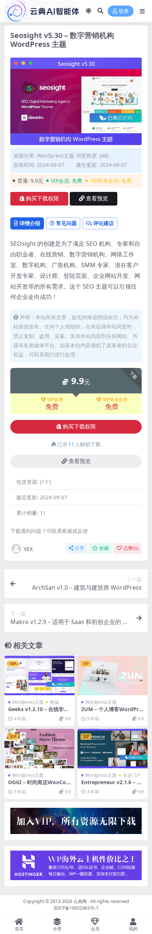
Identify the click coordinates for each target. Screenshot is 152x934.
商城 (54, 702)
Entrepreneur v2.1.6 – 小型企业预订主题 (111, 785)
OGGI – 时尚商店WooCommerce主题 (37, 785)
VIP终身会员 (115, 399)
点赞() (130, 548)
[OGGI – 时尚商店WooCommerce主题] (39, 748)
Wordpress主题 (55, 155)
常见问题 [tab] (66, 223)
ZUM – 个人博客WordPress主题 (111, 712)
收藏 (104, 548)
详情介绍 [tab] (30, 223)
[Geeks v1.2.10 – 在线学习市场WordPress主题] (39, 675)
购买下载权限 (42, 198)
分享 (79, 548)
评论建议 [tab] (103, 223)
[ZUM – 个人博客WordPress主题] (112, 675)
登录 (123, 11)
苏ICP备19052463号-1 (76, 908)
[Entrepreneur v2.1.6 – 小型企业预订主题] (112, 748)
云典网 (80, 901)
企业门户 (132, 775)
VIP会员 (55, 399)
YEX (28, 548)
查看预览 (97, 198)
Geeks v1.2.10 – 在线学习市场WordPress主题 (38, 712)
